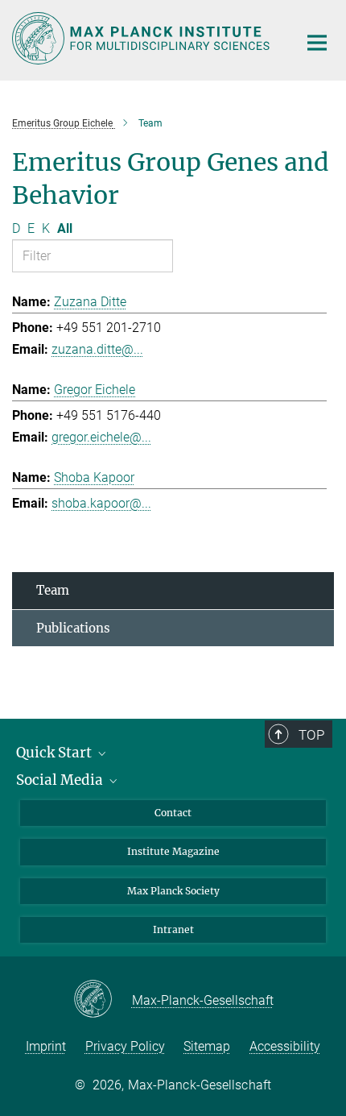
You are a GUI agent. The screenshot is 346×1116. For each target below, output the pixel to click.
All (64, 228)
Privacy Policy (125, 1046)
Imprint (46, 1046)
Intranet (173, 929)
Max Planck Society (173, 891)
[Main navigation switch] (317, 43)
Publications (73, 628)
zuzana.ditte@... (97, 349)
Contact (173, 813)
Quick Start (55, 753)
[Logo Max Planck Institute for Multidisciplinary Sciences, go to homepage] (143, 38)
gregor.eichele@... (101, 437)
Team (52, 590)
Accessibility (284, 1046)
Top (311, 735)
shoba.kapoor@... (101, 503)
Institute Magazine (173, 851)
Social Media (61, 780)
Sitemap (206, 1046)
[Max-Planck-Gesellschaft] (102, 1000)
